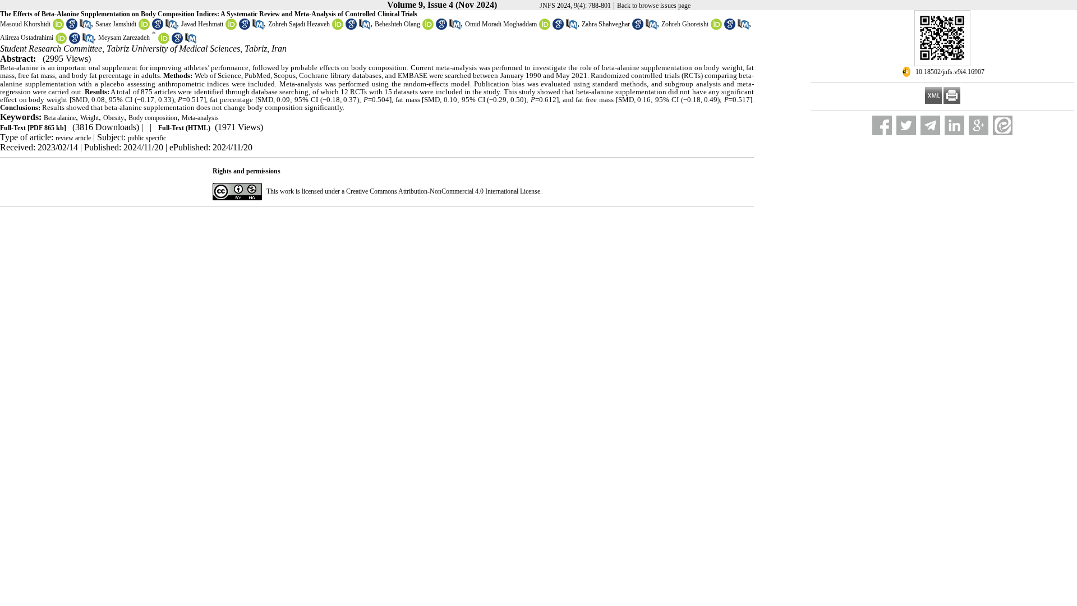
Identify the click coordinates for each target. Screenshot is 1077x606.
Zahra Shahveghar (606, 24)
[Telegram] (930, 125)
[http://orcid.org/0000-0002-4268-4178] (163, 41)
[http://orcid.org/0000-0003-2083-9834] (428, 27)
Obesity (113, 118)
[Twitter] (906, 125)
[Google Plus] (978, 125)
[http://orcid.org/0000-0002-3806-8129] (337, 27)
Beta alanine (60, 118)
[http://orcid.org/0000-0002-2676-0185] (231, 27)
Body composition (152, 118)
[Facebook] (882, 125)
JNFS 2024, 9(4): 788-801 (575, 6)
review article (73, 138)
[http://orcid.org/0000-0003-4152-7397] (544, 27)
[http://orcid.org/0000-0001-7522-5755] (716, 27)
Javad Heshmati (202, 24)
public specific (147, 138)
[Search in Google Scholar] (71, 27)
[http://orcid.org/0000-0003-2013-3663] (144, 27)
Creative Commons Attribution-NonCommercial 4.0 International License (443, 191)
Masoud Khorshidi (25, 24)
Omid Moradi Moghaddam (501, 24)
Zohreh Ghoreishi (684, 24)
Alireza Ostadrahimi (26, 38)
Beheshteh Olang (397, 24)
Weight (89, 118)
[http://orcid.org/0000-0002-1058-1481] (61, 41)
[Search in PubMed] (85, 27)
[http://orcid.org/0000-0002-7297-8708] (58, 27)
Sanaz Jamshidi (115, 24)
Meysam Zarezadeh (124, 38)
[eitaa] (1002, 125)
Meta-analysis (200, 118)
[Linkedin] (954, 125)
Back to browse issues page (654, 6)
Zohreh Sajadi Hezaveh (299, 24)
